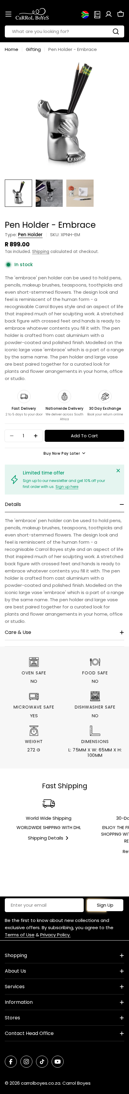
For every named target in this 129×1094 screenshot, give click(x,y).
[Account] (108, 14)
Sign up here (67, 486)
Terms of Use (19, 935)
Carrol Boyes (76, 1083)
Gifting (33, 49)
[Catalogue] (97, 14)
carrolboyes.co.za (40, 1083)
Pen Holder (30, 234)
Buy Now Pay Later (62, 453)
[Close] (118, 470)
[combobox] (64, 31)
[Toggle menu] (8, 14)
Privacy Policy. (55, 935)
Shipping (40, 251)
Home (11, 49)
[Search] (115, 31)
